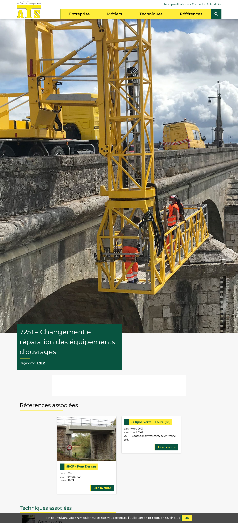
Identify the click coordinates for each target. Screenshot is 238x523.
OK (187, 518)
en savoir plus (170, 518)
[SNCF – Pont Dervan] (86, 438)
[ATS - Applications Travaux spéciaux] (29, 9)
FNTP (41, 363)
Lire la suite (102, 488)
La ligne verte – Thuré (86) (151, 422)
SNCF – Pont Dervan (81, 466)
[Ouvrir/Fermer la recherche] (216, 14)
